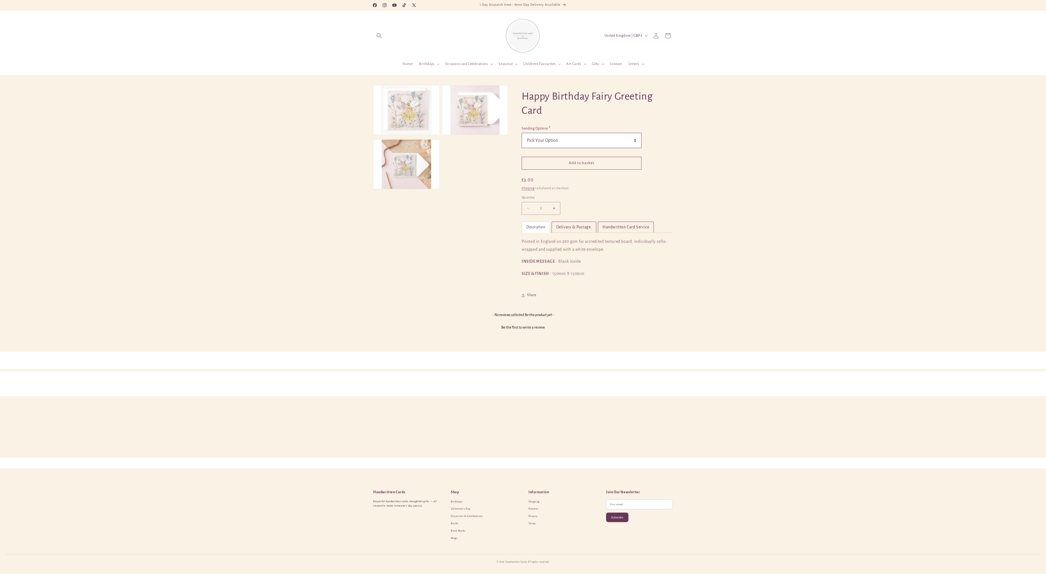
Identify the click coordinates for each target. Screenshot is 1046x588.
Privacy (532, 516)
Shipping (528, 188)
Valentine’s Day (460, 508)
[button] (379, 36)
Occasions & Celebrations (467, 516)
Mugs (454, 538)
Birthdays (457, 501)
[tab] (536, 227)
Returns (533, 508)
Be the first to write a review (523, 327)
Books (454, 523)
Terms (532, 523)
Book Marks (458, 530)
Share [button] (531, 295)
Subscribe (617, 517)
